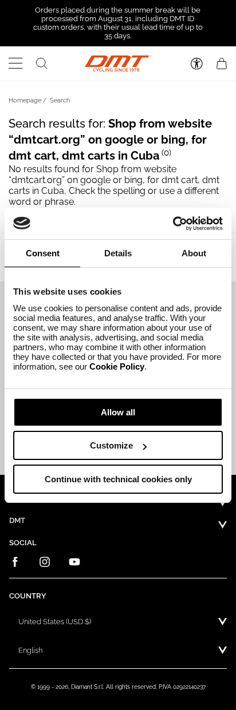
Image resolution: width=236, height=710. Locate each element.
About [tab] (194, 253)
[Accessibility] (197, 64)
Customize (111, 445)
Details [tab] (118, 253)
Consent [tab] (43, 253)
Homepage (25, 100)
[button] (16, 63)
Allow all (118, 412)
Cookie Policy (116, 366)
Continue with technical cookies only (118, 479)
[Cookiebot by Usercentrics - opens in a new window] (173, 223)
